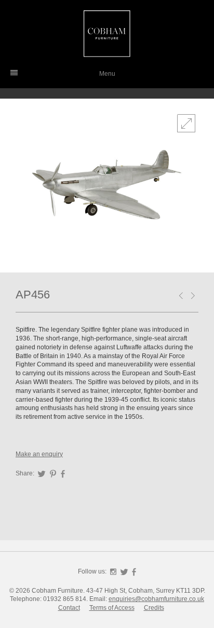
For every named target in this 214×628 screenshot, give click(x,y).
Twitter (41, 474)
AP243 (182, 296)
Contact (69, 607)
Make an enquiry (39, 454)
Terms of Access (112, 607)
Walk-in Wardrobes (194, 296)
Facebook (62, 474)
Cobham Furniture (107, 33)
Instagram (113, 572)
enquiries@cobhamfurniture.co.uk (156, 599)
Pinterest (53, 474)
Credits (154, 607)
